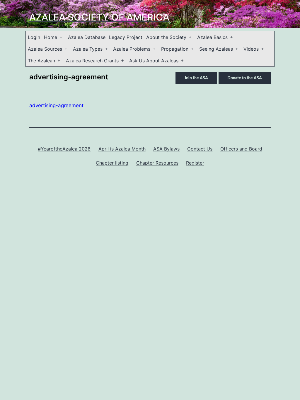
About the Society (166, 37)
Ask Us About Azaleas (153, 61)
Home (50, 37)
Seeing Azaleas (216, 49)
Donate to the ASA (244, 78)
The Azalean (41, 61)
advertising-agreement (56, 105)
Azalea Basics (212, 37)
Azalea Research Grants (92, 61)
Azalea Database (86, 37)
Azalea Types (88, 49)
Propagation (174, 49)
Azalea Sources (45, 49)
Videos (251, 49)
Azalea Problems (131, 49)
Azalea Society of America (99, 17)
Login (34, 37)
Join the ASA (196, 78)
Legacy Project (125, 37)
